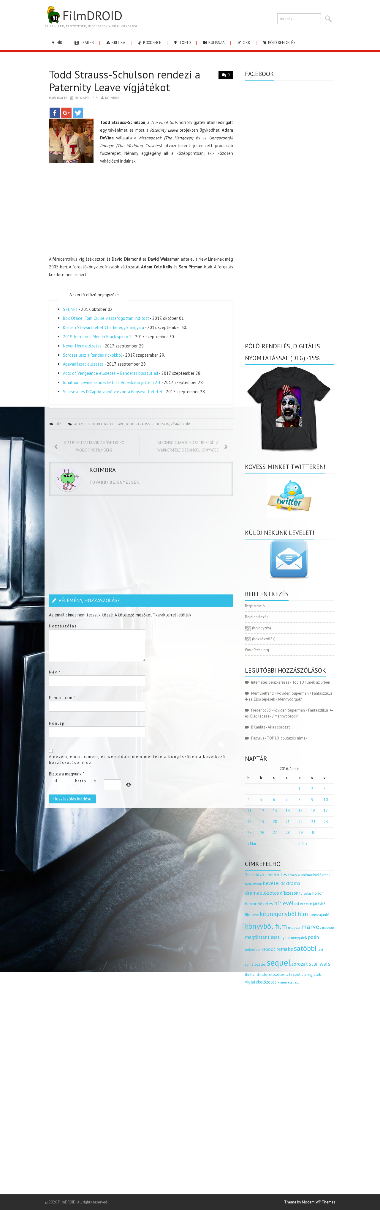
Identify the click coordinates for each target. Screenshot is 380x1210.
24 (326, 821)
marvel (311, 926)
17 (326, 810)
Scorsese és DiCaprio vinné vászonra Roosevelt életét (113, 391)
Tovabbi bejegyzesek (114, 482)
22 (300, 821)
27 (275, 832)
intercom (303, 904)
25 (249, 832)
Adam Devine (85, 424)
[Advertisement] (141, 211)
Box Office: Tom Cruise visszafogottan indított (106, 318)
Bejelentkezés (256, 616)
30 (313, 832)
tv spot (294, 974)
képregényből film (284, 914)
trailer (86, 42)
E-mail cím (62, 697)
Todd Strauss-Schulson (147, 424)
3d (247, 874)
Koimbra (112, 97)
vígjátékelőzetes (261, 982)
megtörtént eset (262, 937)
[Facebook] (55, 113)
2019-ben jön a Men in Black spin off (97, 336)
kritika (118, 42)
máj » (302, 843)
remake (284, 948)
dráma (293, 883)
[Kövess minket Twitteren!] (289, 495)
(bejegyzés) (258, 627)
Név (55, 672)
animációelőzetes (315, 874)
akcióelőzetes (273, 874)
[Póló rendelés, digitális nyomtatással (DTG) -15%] (289, 407)
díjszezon (289, 893)
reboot (269, 949)
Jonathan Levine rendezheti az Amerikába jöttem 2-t (112, 382)
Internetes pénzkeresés (270, 682)
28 (288, 832)
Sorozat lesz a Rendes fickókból (92, 355)
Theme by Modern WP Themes (309, 1202)
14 (288, 810)
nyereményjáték (294, 937)
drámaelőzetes (262, 892)
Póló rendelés (281, 42)
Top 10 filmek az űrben (311, 682)
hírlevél (284, 903)
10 (326, 799)
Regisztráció (255, 605)
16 (313, 810)
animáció (294, 875)
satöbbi (305, 948)
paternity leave (110, 424)
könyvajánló (319, 914)
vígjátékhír (180, 424)
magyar (294, 927)
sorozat (300, 963)
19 (262, 821)
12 (262, 810)
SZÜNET (70, 309)
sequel (279, 962)
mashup (328, 927)
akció (255, 874)
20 (275, 821)
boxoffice (151, 42)
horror (317, 893)
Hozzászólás (63, 626)
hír (59, 42)
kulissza (216, 42)
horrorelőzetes (259, 904)
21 (288, 821)
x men (282, 982)
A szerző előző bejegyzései (94, 294)
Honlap (57, 723)
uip (303, 974)
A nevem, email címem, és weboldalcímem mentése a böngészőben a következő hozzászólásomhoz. (137, 759)
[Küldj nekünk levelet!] (289, 559)
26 (262, 832)
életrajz (293, 982)
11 (249, 810)
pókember (253, 949)
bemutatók (253, 884)
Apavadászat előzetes (83, 364)
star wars (319, 963)
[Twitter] (78, 113)
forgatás (305, 893)
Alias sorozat (279, 727)
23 (313, 821)
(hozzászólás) (260, 638)
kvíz (255, 914)
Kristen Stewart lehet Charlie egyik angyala (103, 327)
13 (275, 810)
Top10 (184, 42)
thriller (250, 974)
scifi (320, 950)
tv (287, 975)
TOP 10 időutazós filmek (287, 738)
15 (300, 810)
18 (249, 821)
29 (300, 832)
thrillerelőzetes (271, 974)
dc (283, 883)
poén (313, 937)
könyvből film (266, 926)
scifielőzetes (255, 964)
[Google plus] (66, 113)
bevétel (271, 883)
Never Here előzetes (82, 346)
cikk (246, 42)
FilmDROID (92, 15)
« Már (251, 843)
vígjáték (314, 974)
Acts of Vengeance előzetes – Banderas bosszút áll (110, 373)
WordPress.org (257, 649)
